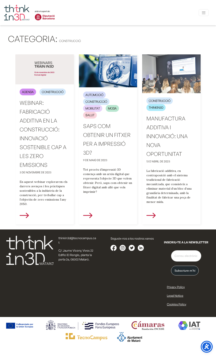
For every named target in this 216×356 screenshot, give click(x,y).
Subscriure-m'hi (184, 270)
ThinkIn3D (156, 107)
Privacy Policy (176, 287)
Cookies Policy (176, 304)
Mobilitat (92, 108)
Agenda (28, 92)
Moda (112, 108)
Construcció (52, 92)
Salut (89, 115)
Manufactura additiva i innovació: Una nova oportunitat (167, 136)
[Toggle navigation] (204, 12)
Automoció (94, 95)
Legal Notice (175, 295)
